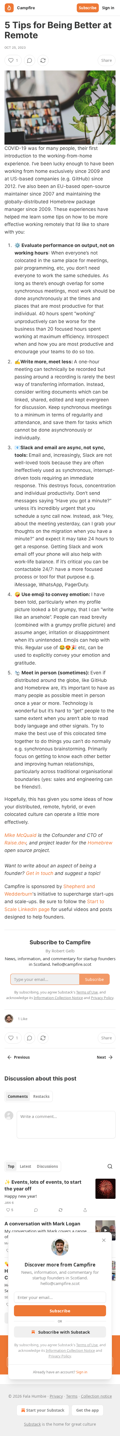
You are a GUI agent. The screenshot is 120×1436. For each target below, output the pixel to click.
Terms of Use (87, 1344)
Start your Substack (45, 1410)
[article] (60, 1196)
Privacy (56, 1396)
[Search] (110, 1166)
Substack (32, 1424)
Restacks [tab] (41, 1096)
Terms (72, 1396)
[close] (103, 1240)
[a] (105, 1230)
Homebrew (100, 843)
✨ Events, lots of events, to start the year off (42, 1185)
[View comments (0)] (29, 60)
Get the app (87, 1410)
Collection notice (96, 1396)
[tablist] (28, 1096)
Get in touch (39, 873)
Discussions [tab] (47, 1166)
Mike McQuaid (20, 835)
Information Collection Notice (70, 1350)
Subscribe (88, 7)
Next (101, 1057)
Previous (22, 1057)
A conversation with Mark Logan (42, 1224)
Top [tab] (11, 1166)
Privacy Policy (60, 1356)
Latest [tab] (25, 1166)
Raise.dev (15, 843)
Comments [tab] (18, 1096)
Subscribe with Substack (64, 1332)
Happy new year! (20, 1196)
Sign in (108, 7)
